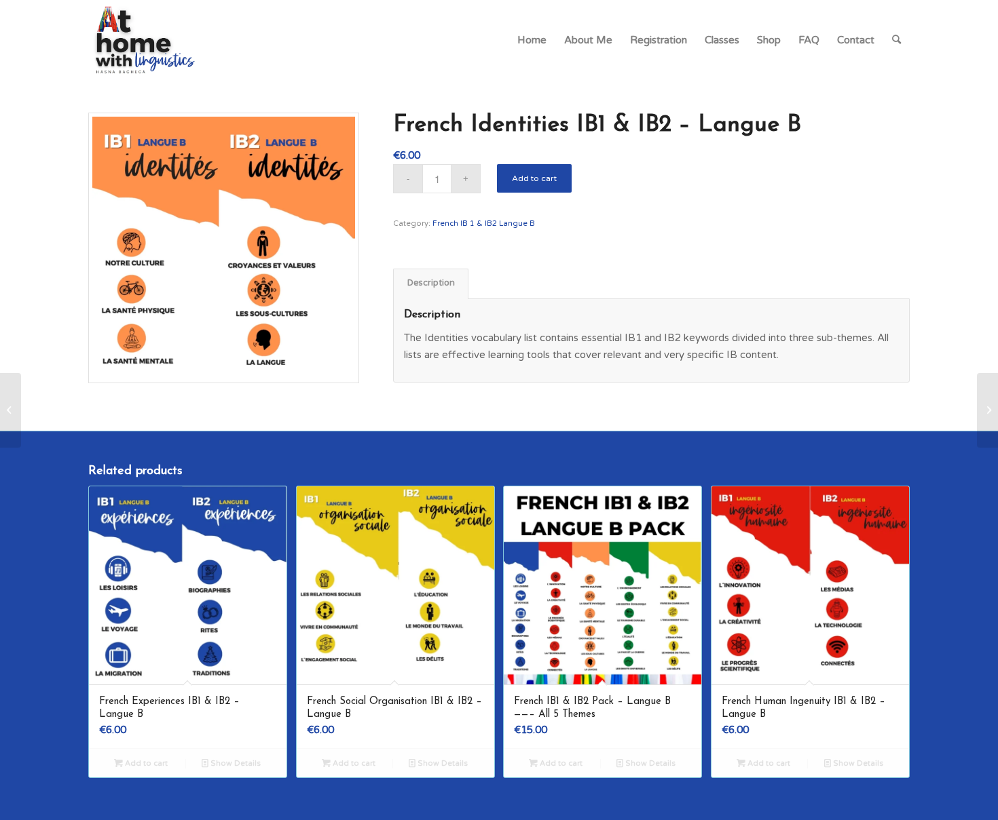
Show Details (234, 763)
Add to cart (534, 178)
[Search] (896, 40)
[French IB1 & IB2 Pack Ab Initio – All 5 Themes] (10, 410)
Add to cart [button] (145, 763)
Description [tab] (431, 283)
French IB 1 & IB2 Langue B (483, 223)
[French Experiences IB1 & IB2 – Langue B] (987, 410)
